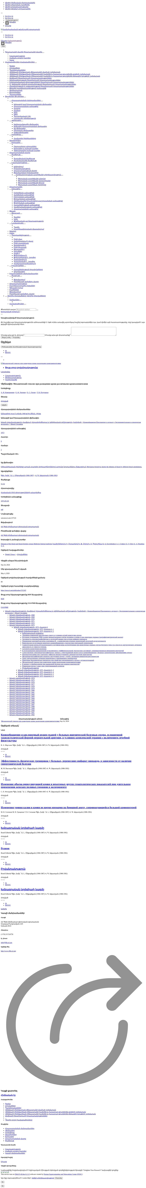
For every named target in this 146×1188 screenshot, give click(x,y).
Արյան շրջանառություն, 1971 (22, 621)
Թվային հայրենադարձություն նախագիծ (27, 88)
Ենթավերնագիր (21, 132)
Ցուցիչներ (10, 96)
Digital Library (10, 554)
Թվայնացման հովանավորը (26, 173)
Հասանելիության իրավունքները (28, 269)
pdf (2, 509)
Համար (17, 110)
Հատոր (17, 108)
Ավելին (4, 909)
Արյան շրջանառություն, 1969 (22, 617)
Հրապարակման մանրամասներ (26, 100)
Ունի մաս (18, 239)
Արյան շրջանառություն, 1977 (22, 684)
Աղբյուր (12, 231)
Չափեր (17, 217)
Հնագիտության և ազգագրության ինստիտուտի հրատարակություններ (41, 86)
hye (6, 16)
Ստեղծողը (16, 134)
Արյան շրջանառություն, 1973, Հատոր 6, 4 (36, 672)
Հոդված (4, 401)
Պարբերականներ (17, 70)
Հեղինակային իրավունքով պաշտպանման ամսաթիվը (38, 201)
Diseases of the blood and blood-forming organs (17, 544)
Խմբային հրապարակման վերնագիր (30, 126)
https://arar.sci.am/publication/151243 (13, 590)
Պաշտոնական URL (22, 116)
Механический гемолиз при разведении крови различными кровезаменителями (51, 662)
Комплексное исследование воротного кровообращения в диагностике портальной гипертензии (57, 643)
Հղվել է (17, 253)
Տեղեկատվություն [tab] (13, 378)
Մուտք (8, 26)
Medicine (37, 544)
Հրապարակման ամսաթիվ (26, 106)
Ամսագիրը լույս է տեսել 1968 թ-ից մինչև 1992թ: (21, 414)
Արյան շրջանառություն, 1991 (22, 713)
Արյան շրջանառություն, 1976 (22, 682)
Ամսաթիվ (16, 189)
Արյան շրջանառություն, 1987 (22, 705)
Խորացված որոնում (10, 312)
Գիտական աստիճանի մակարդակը (34, 181)
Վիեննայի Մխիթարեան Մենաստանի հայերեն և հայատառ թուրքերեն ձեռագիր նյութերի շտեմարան (54, 76)
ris (6, 350)
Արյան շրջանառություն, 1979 (22, 688)
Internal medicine (46, 544)
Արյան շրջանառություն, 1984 (22, 698)
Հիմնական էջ (8, 1095)
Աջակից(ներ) (15, 140)
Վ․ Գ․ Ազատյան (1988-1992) (46, 475)
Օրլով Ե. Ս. (88, 544)
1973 (2, 433)
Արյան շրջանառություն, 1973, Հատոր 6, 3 (36, 670)
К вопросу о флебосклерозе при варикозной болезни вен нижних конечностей (51, 664)
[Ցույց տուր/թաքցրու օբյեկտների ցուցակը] (43, 52)
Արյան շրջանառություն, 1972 (22, 623)
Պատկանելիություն (20, 235)
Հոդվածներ (14, 68)
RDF (2, 599)
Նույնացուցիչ (17, 223)
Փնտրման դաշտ (8, 309)
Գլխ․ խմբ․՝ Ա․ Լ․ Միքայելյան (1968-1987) (17, 475)
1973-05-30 (5, 501)
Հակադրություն (12, 20)
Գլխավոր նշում (16, 288)
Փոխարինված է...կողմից (25, 257)
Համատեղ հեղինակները (25, 138)
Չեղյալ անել (6, 337)
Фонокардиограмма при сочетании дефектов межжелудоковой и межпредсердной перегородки (57, 654)
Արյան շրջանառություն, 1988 (22, 707)
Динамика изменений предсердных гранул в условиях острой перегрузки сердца (51, 635)
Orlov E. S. (134, 544)
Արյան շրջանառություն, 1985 (22, 700)
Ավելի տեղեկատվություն (43, 1178)
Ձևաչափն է (19, 249)
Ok (3, 1182)
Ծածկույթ (16, 155)
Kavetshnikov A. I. (113, 544)
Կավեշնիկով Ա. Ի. (60, 544)
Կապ (11, 60)
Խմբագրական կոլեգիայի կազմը (22, 828)
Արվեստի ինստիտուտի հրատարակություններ (30, 78)
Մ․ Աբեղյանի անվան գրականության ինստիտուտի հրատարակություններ (42, 84)
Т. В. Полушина (42, 392)
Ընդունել (58, 1178)
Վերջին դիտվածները (17, 296)
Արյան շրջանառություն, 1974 (22, 678)
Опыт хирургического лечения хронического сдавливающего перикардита (49, 658)
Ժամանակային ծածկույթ (25, 161)
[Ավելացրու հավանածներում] (2, 356)
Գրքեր (12, 66)
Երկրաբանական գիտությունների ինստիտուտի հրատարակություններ (41, 82)
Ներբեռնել (5, 372)
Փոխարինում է (20, 255)
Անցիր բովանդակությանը (16, 7)
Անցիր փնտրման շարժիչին (17, 5)
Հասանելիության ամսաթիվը (27, 205)
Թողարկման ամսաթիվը (24, 199)
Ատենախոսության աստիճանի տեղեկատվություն (38, 175)
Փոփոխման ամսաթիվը (24, 203)
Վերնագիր (16, 120)
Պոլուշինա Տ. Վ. (100, 544)
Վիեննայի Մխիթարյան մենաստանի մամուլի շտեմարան (34, 72)
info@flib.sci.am (6, 943)
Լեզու (11, 233)
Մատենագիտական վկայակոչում (29, 229)
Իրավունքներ (17, 266)
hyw (9, 16)
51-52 (3, 484)
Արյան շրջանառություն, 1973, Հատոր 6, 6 (36, 676)
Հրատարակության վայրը (25, 171)
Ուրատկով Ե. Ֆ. (75, 544)
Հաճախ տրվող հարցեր (20, 58)
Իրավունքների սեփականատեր (23, 274)
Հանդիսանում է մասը (23, 241)
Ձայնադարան (15, 90)
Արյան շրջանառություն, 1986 (22, 703)
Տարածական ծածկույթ (24, 158)
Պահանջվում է (20, 259)
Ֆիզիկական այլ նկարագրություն (29, 221)
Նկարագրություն (17, 56)
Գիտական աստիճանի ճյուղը (31, 183)
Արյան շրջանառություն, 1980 (22, 690)
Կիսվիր (12, 22)
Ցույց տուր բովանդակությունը (21, 367)
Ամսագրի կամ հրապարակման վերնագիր (33, 104)
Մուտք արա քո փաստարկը (58, 335)
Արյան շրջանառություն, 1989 (22, 709)
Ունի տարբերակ (21, 243)
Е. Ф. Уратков (21, 392)
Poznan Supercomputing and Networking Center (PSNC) (63, 1174)
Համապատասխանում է (25, 263)
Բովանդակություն (22, 169)
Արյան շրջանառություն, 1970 (22, 619)
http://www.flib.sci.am (8, 951)
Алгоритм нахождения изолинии (34, 649)
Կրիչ (16, 219)
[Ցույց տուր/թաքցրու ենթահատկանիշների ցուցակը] (10, 155)
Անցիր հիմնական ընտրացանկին (20, 3)
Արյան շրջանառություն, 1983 (22, 696)
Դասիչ (16, 227)
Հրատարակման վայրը (19, 153)
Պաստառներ (15, 94)
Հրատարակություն (18, 284)
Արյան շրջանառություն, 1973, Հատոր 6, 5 (36, 674)
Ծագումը (15, 276)
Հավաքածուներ (12, 62)
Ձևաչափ (15, 213)
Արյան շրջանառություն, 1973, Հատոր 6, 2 (36, 631)
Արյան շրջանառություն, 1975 (22, 680)
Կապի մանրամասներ (15, 1153)
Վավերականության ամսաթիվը (28, 207)
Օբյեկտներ (14, 300)
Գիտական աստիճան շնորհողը (32, 185)
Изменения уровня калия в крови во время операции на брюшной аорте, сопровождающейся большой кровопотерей (68, 807)
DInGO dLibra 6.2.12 (22, 1174)
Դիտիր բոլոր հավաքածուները (18, 1120)
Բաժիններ (14, 290)
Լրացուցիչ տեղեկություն (25, 118)
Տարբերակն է (20, 245)
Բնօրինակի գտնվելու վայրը (26, 282)
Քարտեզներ (15, 92)
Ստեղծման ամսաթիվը (24, 193)
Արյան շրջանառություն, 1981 (22, 692)
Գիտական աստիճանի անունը (32, 179)
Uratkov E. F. (125, 544)
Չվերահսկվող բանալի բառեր (27, 150)
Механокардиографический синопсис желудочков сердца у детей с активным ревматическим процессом (60, 656)
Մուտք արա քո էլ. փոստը (12, 335)
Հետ (3, 46)
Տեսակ (12, 211)
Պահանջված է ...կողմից (24, 261)
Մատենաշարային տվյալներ (22, 286)
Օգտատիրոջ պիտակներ (25, 146)
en (12, 16)
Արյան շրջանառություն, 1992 (22, 715)
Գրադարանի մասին (14, 52)
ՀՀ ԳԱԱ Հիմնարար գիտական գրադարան (20, 527)
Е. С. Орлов (31, 392)
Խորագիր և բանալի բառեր (26, 148)
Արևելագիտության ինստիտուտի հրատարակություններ (34, 80)
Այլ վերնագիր (20, 128)
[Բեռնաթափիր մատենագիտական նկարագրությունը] (4, 751)
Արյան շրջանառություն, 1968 (22, 615)
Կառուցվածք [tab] (11, 380)
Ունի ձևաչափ (20, 247)
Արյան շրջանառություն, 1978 (22, 686)
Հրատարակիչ (15, 187)
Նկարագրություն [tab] (13, 376)
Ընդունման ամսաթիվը (24, 197)
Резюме (5, 848)
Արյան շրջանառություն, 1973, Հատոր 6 (31, 627)
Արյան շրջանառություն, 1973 (22, 625)
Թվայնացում (19, 280)
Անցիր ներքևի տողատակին (17, 9)
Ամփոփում (18, 167)
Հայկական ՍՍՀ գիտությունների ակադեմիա (21, 492)
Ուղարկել (16, 337)
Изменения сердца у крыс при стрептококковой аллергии (43, 666)
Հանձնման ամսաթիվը (24, 195)
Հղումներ (18, 251)
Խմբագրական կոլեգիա (33, 633)
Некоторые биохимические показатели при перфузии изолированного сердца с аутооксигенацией (58, 660)
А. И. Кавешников (7, 392)
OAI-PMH (4, 607)
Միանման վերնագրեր (24, 130)
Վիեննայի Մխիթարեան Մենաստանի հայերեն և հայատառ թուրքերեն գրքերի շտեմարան (49, 74)
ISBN (16, 114)
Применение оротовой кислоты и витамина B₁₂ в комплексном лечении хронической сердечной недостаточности (64, 641)
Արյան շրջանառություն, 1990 (22, 711)
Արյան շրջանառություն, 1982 (22, 694)
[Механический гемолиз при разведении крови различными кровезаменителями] (31, 363)
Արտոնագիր (19, 271)
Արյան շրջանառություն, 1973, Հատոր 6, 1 (36, 629)
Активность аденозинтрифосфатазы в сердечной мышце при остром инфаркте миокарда (54, 639)
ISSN (15, 112)
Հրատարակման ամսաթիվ (26, 209)
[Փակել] (2, 314)
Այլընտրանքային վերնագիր (26, 124)
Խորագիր (16, 142)
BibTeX (8, 352)
